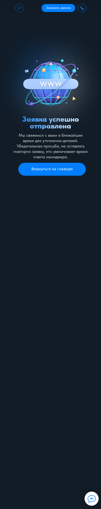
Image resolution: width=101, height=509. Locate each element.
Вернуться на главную (52, 169)
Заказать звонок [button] (58, 8)
